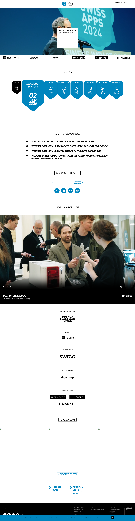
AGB (127, 509)
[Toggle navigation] (132, 2)
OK (113, 518)
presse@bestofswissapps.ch (115, 509)
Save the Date (67, 31)
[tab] (67, 141)
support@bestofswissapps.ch (97, 509)
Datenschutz (129, 507)
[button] (67, 141)
